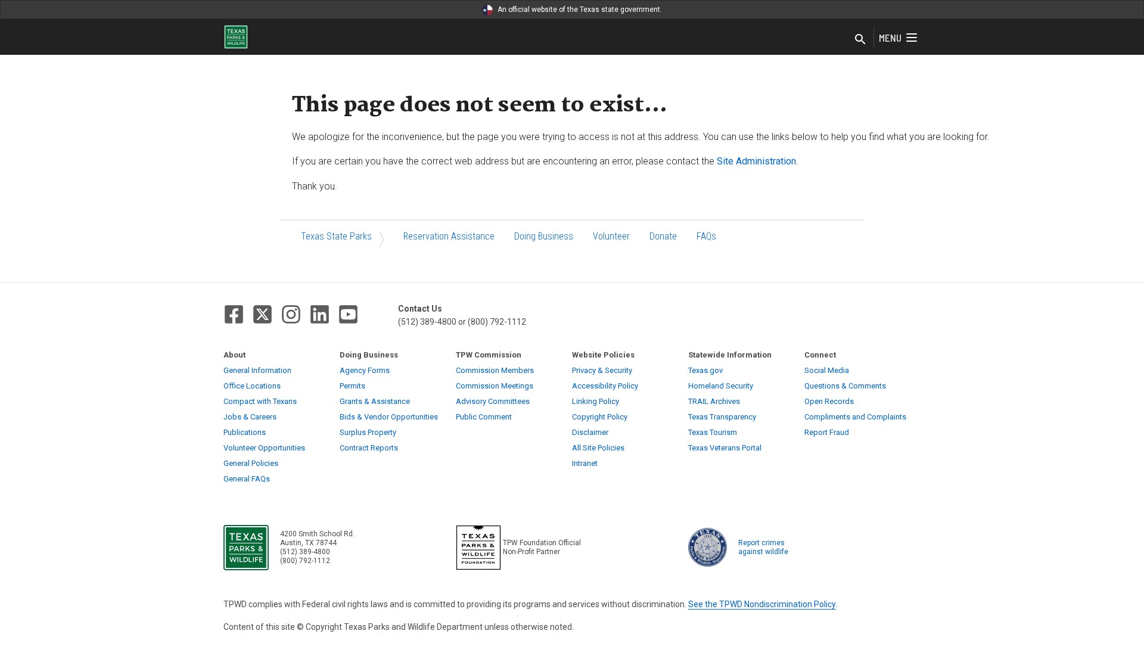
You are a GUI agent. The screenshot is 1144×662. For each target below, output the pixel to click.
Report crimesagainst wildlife (763, 547)
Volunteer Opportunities (264, 447)
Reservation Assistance (449, 236)
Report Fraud (826, 432)
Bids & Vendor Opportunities (389, 416)
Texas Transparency (722, 416)
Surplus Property (368, 432)
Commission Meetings (494, 385)
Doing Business (543, 236)
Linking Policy (595, 401)
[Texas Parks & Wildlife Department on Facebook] (233, 314)
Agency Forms (365, 370)
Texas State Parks (336, 236)
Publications (244, 432)
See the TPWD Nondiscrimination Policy (762, 604)
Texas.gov (705, 370)
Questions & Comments (845, 385)
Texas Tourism (712, 432)
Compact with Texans (260, 401)
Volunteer (611, 236)
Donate (663, 236)
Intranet (585, 463)
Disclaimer (590, 432)
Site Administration (756, 161)
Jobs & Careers (249, 416)
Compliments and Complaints (855, 416)
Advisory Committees (493, 401)
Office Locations (252, 385)
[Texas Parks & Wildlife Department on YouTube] (348, 314)
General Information (257, 370)
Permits (352, 385)
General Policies (250, 463)
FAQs (706, 236)
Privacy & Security (602, 370)
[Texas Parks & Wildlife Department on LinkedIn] (319, 314)
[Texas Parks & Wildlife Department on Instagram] (291, 314)
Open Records (829, 401)
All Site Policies (598, 447)
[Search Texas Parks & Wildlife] (860, 40)
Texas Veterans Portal (724, 447)
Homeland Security (720, 385)
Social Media (826, 370)
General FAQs (246, 478)
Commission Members (495, 370)
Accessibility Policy (605, 385)
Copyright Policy (599, 416)
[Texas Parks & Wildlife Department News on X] (262, 314)
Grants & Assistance (375, 401)
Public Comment (484, 416)
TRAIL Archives (714, 401)
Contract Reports (369, 447)
